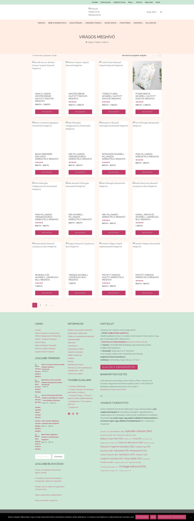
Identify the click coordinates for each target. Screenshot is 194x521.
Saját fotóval (135, 462)
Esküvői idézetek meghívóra (46, 500)
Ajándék (104, 431)
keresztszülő (138, 450)
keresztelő (121, 450)
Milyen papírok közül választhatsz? (48, 495)
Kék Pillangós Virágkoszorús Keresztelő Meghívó (80, 156)
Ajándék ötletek (138, 431)
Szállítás (71, 358)
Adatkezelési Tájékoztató (77, 333)
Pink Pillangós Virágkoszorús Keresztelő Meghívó (46, 217)
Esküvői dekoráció (131, 442)
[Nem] (191, 517)
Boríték (127, 439)
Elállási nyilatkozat (75, 355)
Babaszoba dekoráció (126, 435)
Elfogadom (142, 517)
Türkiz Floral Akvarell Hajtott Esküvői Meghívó (112, 96)
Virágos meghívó (125, 470)
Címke (137, 439)
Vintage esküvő (132, 466)
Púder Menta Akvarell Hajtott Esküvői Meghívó (146, 96)
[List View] (160, 55)
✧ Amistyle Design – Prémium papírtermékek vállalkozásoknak (80, 396)
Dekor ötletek (147, 439)
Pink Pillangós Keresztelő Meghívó (147, 155)
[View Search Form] (160, 12)
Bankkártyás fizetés (75, 365)
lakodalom (127, 454)
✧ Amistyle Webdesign (77, 386)
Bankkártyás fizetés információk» (113, 390)
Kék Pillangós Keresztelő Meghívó (113, 215)
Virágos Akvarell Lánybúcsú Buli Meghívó (78, 277)
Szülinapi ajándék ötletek (109, 467)
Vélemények (105, 2)
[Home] (86, 42)
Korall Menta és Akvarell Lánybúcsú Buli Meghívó (147, 217)
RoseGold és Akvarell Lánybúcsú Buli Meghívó (46, 277)
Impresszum (73, 346)
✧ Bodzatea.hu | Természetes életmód (79, 402)
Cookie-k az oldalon (75, 374)
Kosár (158, 2)
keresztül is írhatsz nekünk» (125, 342)
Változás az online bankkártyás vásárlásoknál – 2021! (79, 369)
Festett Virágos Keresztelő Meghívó (147, 276)
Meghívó (142, 455)
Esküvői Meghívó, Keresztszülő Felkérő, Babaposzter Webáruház (48, 334)
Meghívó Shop (119, 2)
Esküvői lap (149, 443)
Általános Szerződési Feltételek (80, 330)
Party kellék (133, 458)
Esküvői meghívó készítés (45, 349)
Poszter (146, 459)
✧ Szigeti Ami (73, 407)
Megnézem (47, 112)
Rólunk (139, 2)
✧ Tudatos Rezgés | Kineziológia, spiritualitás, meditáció (81, 391)
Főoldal (95, 2)
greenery (106, 451)
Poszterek (106, 462)
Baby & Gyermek (111, 438)
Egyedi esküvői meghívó (44, 352)
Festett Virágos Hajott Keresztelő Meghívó (113, 277)
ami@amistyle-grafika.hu (118, 333)
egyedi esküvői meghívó (109, 443)
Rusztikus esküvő (121, 462)
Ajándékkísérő (116, 431)
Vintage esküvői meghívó (109, 470)
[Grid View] (156, 55)
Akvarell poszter (108, 435)
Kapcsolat (149, 2)
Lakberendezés (109, 455)
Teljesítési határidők (75, 352)
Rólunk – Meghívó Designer (46, 339)
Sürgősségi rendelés (76, 349)
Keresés (58, 456)
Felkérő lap (142, 447)
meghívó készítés (111, 458)
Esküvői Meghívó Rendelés (45, 345)
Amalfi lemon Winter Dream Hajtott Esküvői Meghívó (44, 97)
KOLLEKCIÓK (151, 23)
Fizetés (70, 361)
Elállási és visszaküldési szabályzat (81, 336)
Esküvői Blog (40, 342)
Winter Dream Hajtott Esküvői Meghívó (78, 96)
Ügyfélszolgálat (74, 339)
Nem (153, 517)
